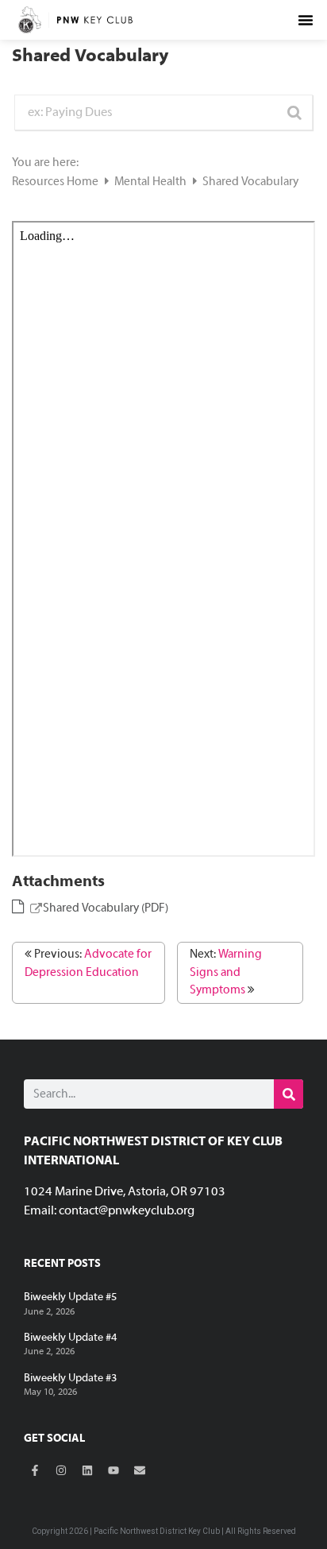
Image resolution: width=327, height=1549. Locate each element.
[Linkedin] (87, 1470)
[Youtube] (113, 1470)
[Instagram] (61, 1470)
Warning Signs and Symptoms (226, 972)
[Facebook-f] (35, 1470)
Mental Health (151, 182)
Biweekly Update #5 (70, 1297)
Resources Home (56, 182)
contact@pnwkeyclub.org (126, 1211)
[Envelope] (140, 1470)
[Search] (288, 1094)
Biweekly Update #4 (70, 1338)
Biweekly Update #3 (70, 1378)
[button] (305, 20)
